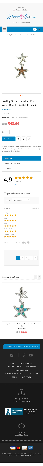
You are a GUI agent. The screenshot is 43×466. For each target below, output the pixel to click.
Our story (26, 377)
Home (1, 35)
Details (8, 168)
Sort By (8, 201)
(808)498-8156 (21, 435)
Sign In (15, 22)
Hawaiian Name (21, 370)
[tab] (21, 158)
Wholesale (31, 367)
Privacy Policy (26, 363)
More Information (12, 163)
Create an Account (25, 22)
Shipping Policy (14, 367)
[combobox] (35, 29)
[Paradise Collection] (21, 16)
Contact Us (33, 374)
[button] (20, 95)
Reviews (8, 158)
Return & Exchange (14, 374)
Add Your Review (23, 118)
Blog (14, 377)
